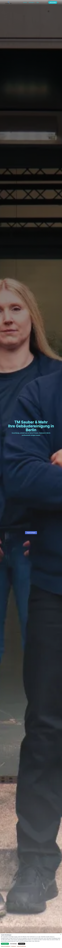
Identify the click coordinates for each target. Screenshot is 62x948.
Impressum (13, 946)
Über (38, 2)
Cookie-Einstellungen (21, 946)
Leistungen (31, 2)
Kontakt (25, 2)
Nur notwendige (13, 943)
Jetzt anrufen (53, 2)
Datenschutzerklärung (5, 946)
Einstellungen (21, 943)
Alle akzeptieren (5, 943)
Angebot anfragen (31, 532)
